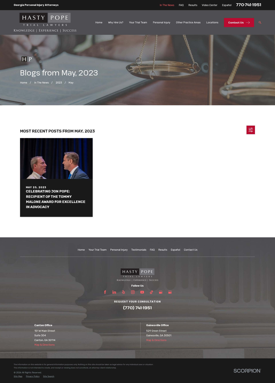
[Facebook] (105, 292)
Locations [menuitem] (212, 22)
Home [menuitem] (98, 22)
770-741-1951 (248, 4)
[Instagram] (133, 292)
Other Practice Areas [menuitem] (188, 22)
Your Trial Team (98, 249)
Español (226, 5)
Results (192, 5)
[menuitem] (18, 376)
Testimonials (138, 249)
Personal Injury (119, 249)
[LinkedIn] (114, 292)
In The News (167, 5)
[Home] (45, 22)
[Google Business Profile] (160, 292)
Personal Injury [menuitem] (161, 22)
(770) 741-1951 (137, 307)
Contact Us (190, 249)
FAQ (181, 5)
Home (81, 249)
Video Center (209, 5)
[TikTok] (151, 292)
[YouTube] (142, 292)
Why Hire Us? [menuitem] (115, 22)
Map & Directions (44, 344)
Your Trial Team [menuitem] (138, 22)
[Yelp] (123, 292)
